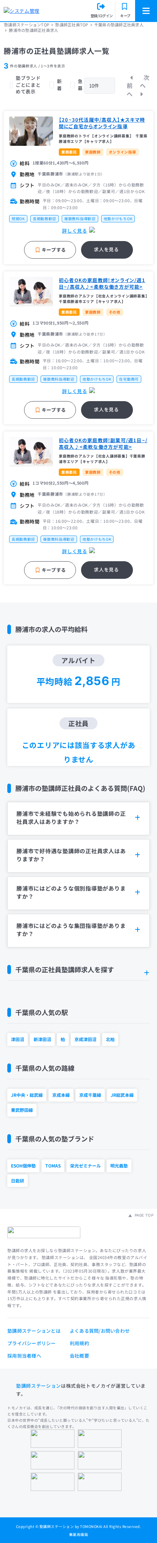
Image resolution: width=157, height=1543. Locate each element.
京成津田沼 (85, 1039)
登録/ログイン (102, 15)
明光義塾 (119, 1165)
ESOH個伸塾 (23, 1165)
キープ (125, 15)
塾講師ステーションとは (34, 1330)
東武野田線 (22, 1110)
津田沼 (17, 1039)
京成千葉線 (90, 1095)
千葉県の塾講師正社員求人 (118, 24)
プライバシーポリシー (31, 1343)
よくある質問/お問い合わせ (100, 1330)
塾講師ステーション (38, 1385)
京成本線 (61, 1095)
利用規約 (79, 1343)
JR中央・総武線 (27, 1095)
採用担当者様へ (24, 1355)
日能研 (17, 1180)
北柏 (110, 1039)
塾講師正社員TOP (71, 24)
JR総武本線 (122, 1095)
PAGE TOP (143, 1215)
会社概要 (79, 1355)
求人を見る (106, 249)
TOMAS (53, 1165)
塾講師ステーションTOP (26, 24)
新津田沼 (42, 1039)
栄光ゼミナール (85, 1165)
